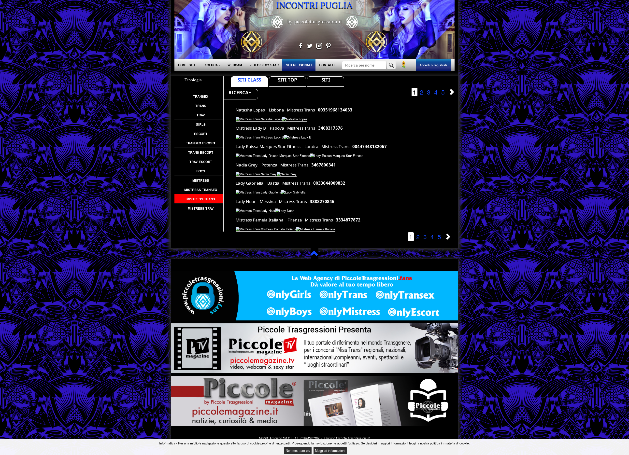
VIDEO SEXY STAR (264, 65)
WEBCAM (235, 65)
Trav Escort (200, 161)
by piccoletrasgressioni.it (314, 21)
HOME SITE (187, 65)
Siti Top (287, 80)
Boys (200, 171)
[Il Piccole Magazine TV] (314, 348)
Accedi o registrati (433, 65)
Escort (200, 133)
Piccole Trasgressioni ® (353, 438)
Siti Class (249, 80)
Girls (201, 124)
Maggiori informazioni (330, 450)
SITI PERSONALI (299, 65)
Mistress (200, 180)
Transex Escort (200, 143)
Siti (325, 80)
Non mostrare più (298, 450)
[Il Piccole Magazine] (314, 401)
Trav (201, 115)
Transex (200, 96)
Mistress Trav (201, 208)
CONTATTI (327, 65)
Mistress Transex (200, 189)
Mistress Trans (200, 199)
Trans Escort (200, 152)
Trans (200, 105)
